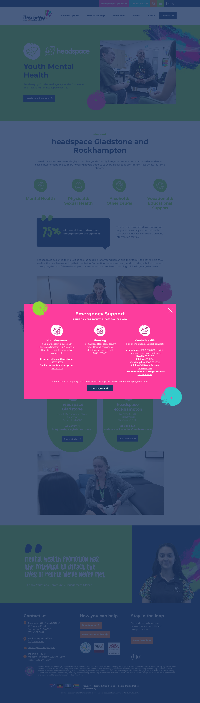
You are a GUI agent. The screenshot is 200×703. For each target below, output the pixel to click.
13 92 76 (149, 356)
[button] (170, 310)
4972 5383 (57, 362)
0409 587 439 (99, 353)
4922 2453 (57, 368)
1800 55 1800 (153, 362)
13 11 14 (149, 359)
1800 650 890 (148, 350)
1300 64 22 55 (145, 374)
